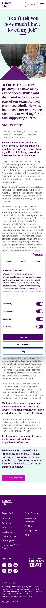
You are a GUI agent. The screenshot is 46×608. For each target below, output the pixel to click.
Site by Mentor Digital (10, 602)
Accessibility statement (30, 520)
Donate (31, 4)
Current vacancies (13, 477)
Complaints (7, 523)
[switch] (39, 311)
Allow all (23, 337)
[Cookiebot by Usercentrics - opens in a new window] (32, 254)
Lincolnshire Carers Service (11, 546)
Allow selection (23, 344)
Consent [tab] (8, 261)
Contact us (7, 527)
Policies (28, 534)
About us (6, 518)
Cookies (28, 526)
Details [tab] (23, 261)
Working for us (9, 540)
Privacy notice (31, 530)
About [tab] (37, 261)
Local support (8, 532)
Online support (9, 536)
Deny (23, 351)
